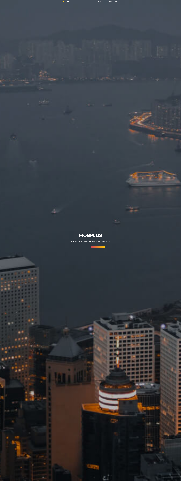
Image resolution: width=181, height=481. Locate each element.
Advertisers (99, 1)
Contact (115, 1)
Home (94, 1)
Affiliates (104, 1)
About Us (110, 1)
